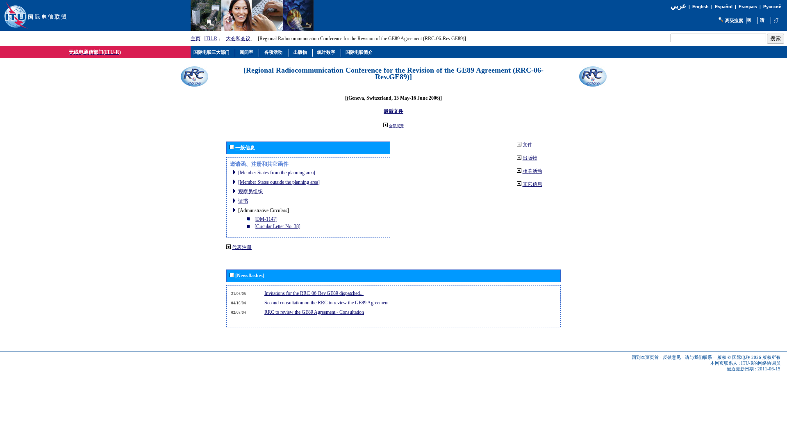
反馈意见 (672, 357)
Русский (772, 6)
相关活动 (532, 171)
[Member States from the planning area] (276, 173)
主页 (195, 38)
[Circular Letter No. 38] (277, 226)
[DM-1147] (266, 219)
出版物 (530, 158)
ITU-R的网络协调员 (760, 363)
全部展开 (396, 126)
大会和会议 (238, 38)
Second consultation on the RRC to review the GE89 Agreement (326, 303)
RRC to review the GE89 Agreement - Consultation (314, 312)
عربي (678, 6)
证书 (243, 201)
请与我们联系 (698, 357)
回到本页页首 (645, 357)
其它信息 (532, 184)
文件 (527, 145)
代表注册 (242, 247)
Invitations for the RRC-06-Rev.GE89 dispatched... (314, 293)
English (700, 6)
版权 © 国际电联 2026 (739, 357)
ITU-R (210, 38)
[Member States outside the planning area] (279, 182)
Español (723, 6)
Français (748, 6)
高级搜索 (734, 20)
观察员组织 (250, 191)
